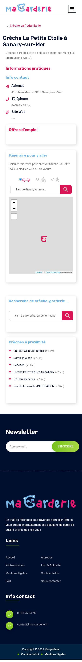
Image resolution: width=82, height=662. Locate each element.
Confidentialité (50, 573)
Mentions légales (16, 573)
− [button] (14, 208)
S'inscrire (65, 446)
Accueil (10, 557)
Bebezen (19, 365)
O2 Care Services (25, 379)
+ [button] (14, 202)
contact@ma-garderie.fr (32, 624)
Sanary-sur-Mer (44, 20)
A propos (47, 557)
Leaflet (39, 272)
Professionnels (15, 565)
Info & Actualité (51, 565)
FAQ (8, 581)
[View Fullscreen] (14, 217)
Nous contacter (51, 581)
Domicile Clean (23, 358)
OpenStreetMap (53, 272)
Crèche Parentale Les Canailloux (34, 372)
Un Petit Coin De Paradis (29, 351)
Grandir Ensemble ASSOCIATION (34, 386)
